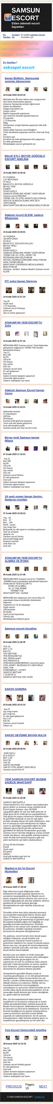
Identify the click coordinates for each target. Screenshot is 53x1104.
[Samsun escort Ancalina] (7, 636)
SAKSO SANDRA (15, 688)
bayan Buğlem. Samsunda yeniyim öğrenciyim (22, 80)
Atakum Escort (31, 43)
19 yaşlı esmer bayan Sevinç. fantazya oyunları (24, 498)
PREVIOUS (14, 1086)
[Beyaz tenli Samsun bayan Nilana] (7, 448)
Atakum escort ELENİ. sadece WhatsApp (24, 216)
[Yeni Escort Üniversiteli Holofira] (7, 1038)
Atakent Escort (32, 49)
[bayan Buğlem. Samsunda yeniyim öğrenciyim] (7, 89)
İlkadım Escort (22, 54)
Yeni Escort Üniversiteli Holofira (25, 1030)
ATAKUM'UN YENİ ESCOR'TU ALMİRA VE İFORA (23, 559)
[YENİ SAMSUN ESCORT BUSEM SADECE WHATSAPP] (8, 791)
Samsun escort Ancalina (21, 628)
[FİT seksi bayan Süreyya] (8, 290)
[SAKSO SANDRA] (8, 697)
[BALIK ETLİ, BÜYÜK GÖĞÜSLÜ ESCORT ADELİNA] (7, 167)
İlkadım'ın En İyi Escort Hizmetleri (20, 870)
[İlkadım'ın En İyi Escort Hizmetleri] (8, 880)
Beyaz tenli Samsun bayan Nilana (22, 439)
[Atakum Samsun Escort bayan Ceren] (7, 401)
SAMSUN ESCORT (26, 14)
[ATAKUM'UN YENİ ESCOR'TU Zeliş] (7, 334)
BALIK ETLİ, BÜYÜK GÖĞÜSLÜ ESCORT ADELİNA (25, 157)
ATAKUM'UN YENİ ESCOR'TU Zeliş (23, 324)
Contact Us (16, 36)
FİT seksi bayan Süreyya (21, 281)
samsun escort (37, 35)
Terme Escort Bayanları (12, 49)
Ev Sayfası (6, 36)
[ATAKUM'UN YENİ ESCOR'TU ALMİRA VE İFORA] (7, 568)
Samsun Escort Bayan (12, 43)
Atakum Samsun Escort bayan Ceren (24, 392)
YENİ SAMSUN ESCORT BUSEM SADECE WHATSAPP (25, 781)
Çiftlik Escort (7, 54)
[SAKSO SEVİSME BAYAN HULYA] (7, 743)
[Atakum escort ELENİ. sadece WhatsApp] (7, 226)
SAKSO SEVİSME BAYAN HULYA (25, 735)
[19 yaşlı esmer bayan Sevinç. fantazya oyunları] (7, 507)
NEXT (43, 1086)
